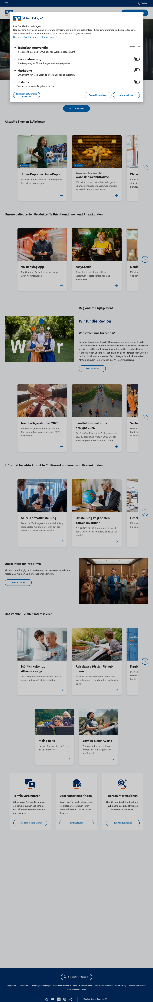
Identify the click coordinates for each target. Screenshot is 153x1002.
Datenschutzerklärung (25, 37)
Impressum (48, 37)
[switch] (137, 59)
